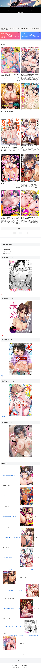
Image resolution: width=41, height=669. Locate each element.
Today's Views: (6, 248)
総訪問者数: (5, 249)
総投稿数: (5, 253)
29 (23, 232)
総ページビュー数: (7, 251)
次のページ (21, 228)
